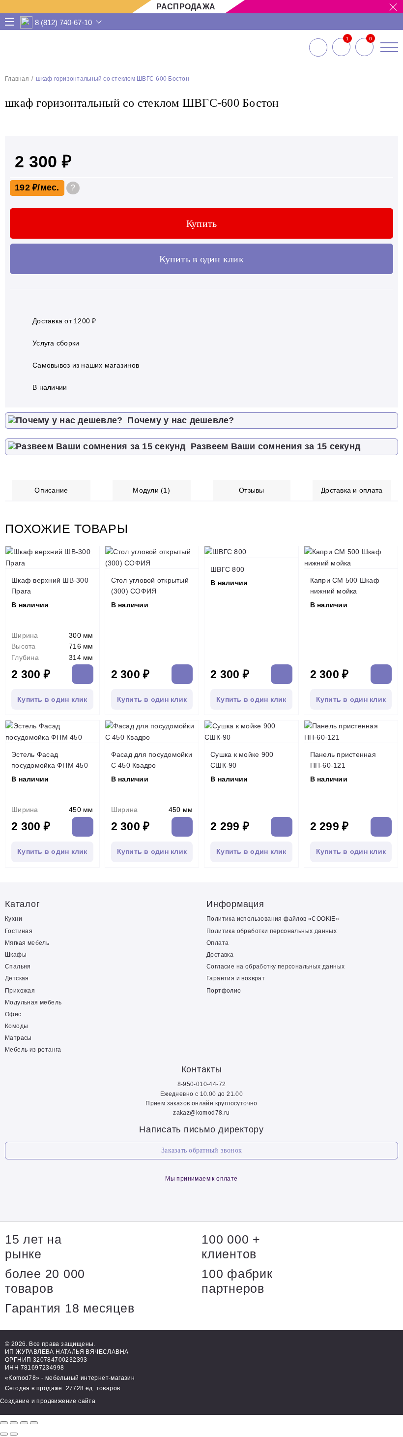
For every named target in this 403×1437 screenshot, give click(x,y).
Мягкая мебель (27, 942)
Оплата (217, 942)
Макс (26, 22)
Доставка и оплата (351, 490)
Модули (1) (151, 490)
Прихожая (20, 990)
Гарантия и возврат (235, 978)
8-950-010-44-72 (201, 1084)
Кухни (13, 918)
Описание (51, 490)
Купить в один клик (201, 258)
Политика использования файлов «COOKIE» (272, 918)
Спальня (18, 966)
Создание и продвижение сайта (47, 1401)
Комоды (16, 1026)
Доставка (219, 954)
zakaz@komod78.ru (201, 1112)
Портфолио (223, 990)
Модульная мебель (33, 1002)
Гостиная (18, 931)
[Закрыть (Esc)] (4, 1422)
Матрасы (18, 1037)
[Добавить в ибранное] (386, 123)
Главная (17, 78)
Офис (13, 1014)
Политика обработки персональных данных (271, 931)
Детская (17, 978)
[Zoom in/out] (34, 1422)
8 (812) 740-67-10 (63, 22)
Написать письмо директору (201, 1129)
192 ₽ (26, 187)
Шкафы (16, 954)
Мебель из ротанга (33, 1049)
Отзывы (251, 490)
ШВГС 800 (227, 569)
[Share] (14, 1422)
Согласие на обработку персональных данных (275, 966)
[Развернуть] (24, 1422)
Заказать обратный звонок (201, 1150)
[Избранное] (341, 47)
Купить (201, 223)
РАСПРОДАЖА (186, 6)
